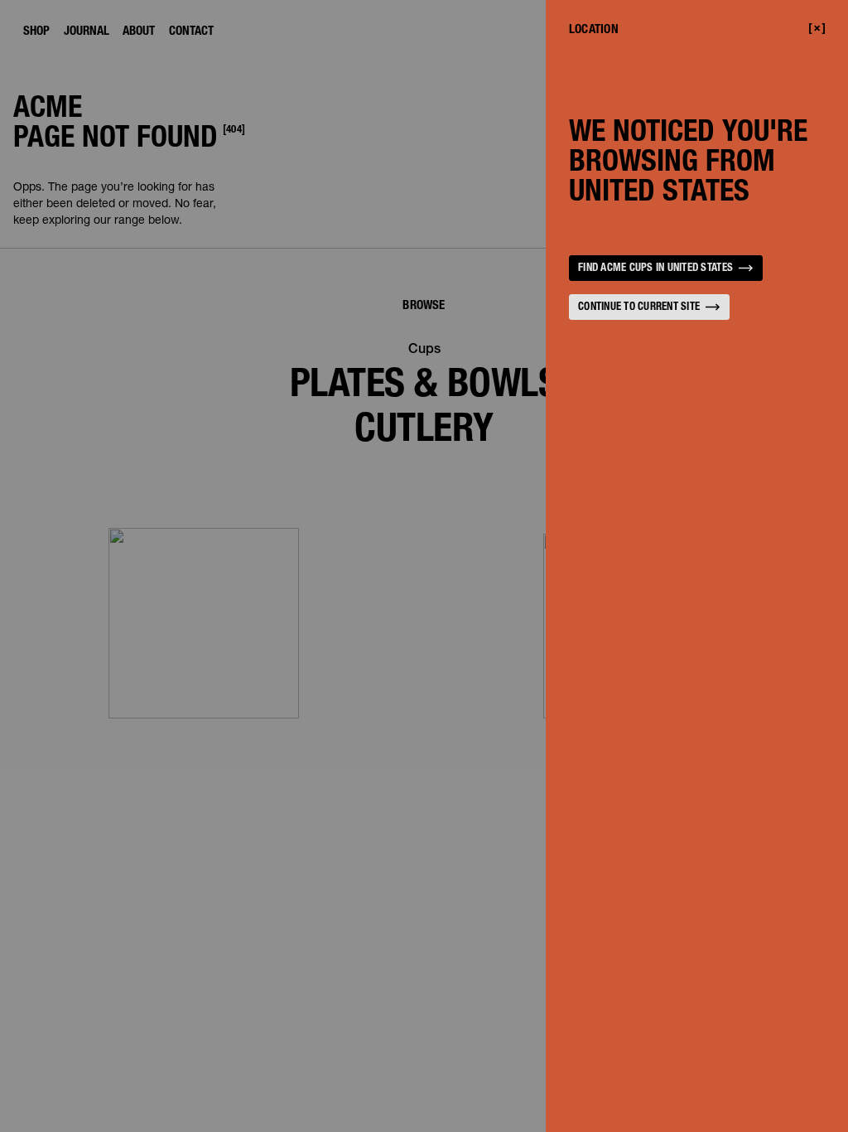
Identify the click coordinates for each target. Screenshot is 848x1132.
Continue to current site (639, 307)
